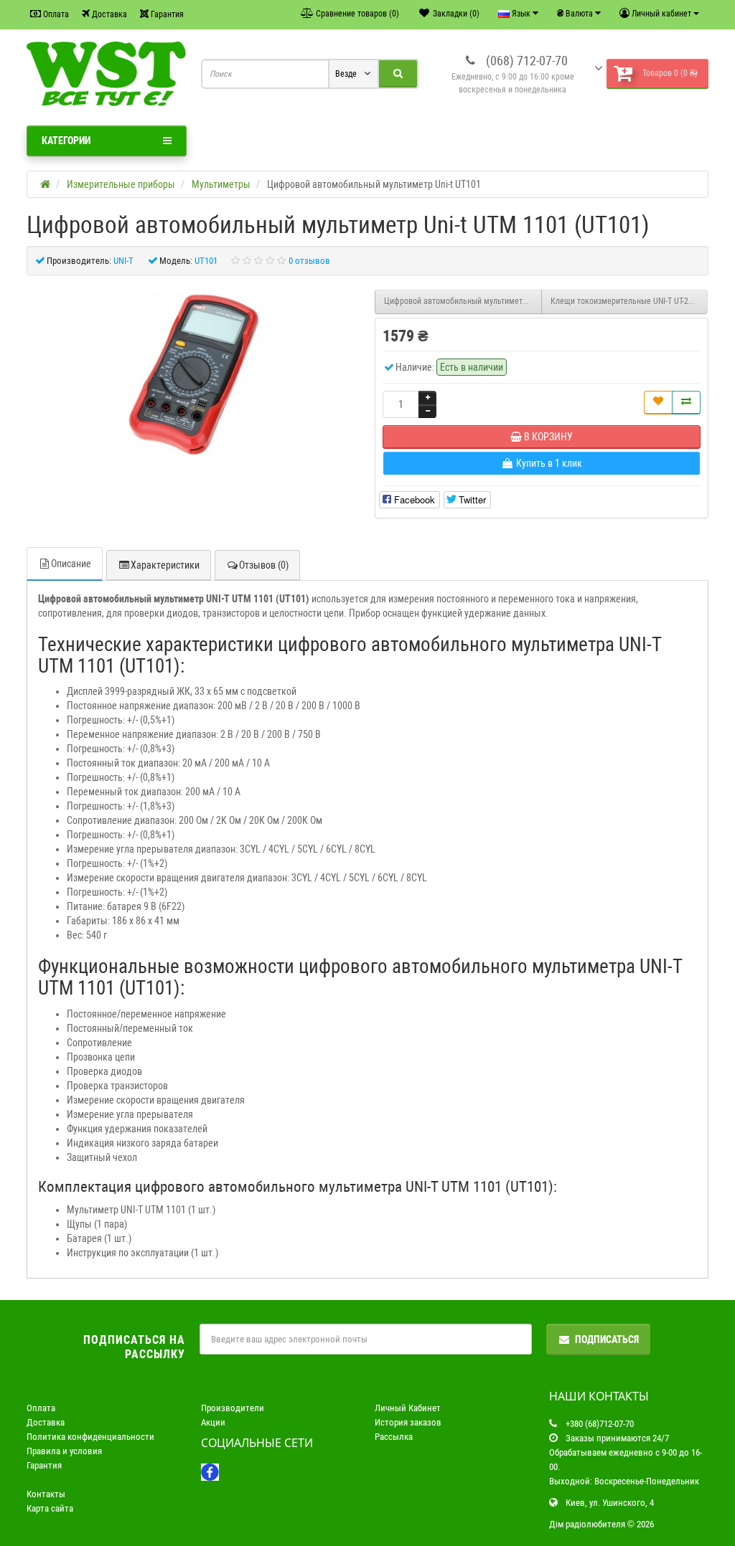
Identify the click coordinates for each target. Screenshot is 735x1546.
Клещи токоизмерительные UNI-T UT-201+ (626, 301)
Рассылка (394, 1436)
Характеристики (165, 565)
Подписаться (607, 1339)
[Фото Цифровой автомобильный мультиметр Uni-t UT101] (193, 374)
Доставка (108, 14)
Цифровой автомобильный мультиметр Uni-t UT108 (463, 301)
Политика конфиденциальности (90, 1436)
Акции (213, 1422)
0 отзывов (309, 260)
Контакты (46, 1494)
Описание (71, 563)
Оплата (55, 14)
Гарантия (166, 14)
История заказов (408, 1422)
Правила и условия (64, 1451)
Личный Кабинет (408, 1408)
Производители (232, 1408)
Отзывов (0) (264, 565)
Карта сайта (50, 1508)
